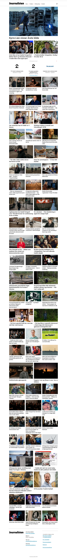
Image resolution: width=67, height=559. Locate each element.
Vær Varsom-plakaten (47, 535)
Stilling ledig (37, 4)
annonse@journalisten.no (31, 545)
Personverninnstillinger (47, 547)
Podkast (31, 4)
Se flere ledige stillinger (33, 75)
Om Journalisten (46, 539)
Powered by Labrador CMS (33, 556)
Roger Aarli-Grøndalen (30, 533)
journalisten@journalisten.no (31, 541)
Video (26, 4)
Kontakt (43, 4)
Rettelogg (45, 544)
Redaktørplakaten (47, 537)
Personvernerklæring (47, 542)
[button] (10, 61)
